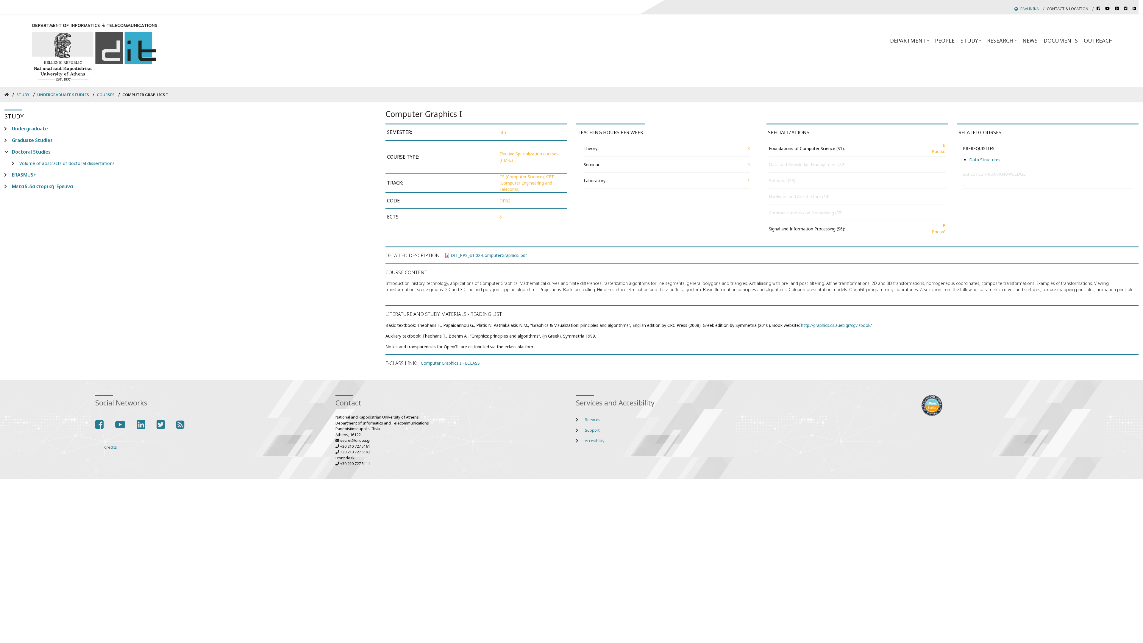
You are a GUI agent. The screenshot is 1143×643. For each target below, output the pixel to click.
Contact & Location (1067, 8)
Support (592, 430)
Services (592, 419)
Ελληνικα (1029, 8)
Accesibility (595, 440)
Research (1002, 42)
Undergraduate (30, 128)
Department (910, 42)
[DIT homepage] (94, 51)
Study (972, 42)
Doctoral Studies (31, 152)
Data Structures (984, 160)
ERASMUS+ (24, 174)
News (1030, 40)
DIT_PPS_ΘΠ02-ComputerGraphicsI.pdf (489, 255)
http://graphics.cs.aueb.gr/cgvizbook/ (836, 325)
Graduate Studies (32, 140)
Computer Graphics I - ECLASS (450, 363)
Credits (110, 447)
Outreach (1098, 40)
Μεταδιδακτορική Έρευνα (42, 186)
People (945, 40)
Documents (1061, 40)
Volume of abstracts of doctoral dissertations (67, 163)
